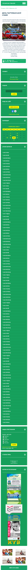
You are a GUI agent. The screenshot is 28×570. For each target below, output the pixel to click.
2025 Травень (6, 416)
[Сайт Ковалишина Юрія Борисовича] (14, 543)
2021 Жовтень (6, 325)
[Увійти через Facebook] (13, 111)
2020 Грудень (6, 302)
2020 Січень (6, 277)
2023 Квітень (6, 366)
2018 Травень (6, 227)
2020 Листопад (7, 300)
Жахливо (6, 442)
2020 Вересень (7, 294)
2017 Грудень (6, 213)
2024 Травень (6, 394)
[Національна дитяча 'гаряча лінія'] (14, 539)
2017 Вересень (7, 205)
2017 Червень (6, 199)
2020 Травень (6, 288)
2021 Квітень (6, 314)
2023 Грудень (6, 380)
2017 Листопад (7, 211)
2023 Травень (6, 369)
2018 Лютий (6, 219)
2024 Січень (6, 383)
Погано (6, 441)
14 (10, 135)
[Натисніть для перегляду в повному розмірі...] (14, 40)
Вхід (17, 79)
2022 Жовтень (6, 350)
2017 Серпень (6, 202)
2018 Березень (6, 222)
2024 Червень (6, 397)
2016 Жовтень (6, 177)
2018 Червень (6, 230)
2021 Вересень (7, 322)
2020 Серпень (6, 291)
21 (10, 137)
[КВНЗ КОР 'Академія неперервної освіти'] (14, 489)
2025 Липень (6, 422)
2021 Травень (6, 316)
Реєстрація (12, 79)
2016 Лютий (6, 155)
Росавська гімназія (8, 3)
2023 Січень (6, 358)
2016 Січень (6, 152)
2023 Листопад (7, 378)
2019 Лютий (6, 252)
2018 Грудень (6, 247)
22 (14, 137)
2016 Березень (6, 158)
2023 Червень (6, 372)
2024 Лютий (6, 386)
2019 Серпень (6, 263)
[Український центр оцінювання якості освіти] (14, 514)
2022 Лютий (6, 336)
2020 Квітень (6, 286)
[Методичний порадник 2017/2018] (14, 497)
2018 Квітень (6, 224)
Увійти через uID (14, 107)
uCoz (17, 567)
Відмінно (6, 436)
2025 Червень (6, 419)
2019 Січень (6, 250)
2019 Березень (6, 255)
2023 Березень (7, 364)
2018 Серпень (6, 236)
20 (7, 137)
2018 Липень (6, 233)
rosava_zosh (11, 60)
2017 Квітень (6, 194)
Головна (3, 8)
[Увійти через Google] (15, 111)
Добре (5, 437)
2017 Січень (6, 186)
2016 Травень (6, 163)
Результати (5, 447)
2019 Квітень (6, 258)
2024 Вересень (7, 400)
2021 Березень (6, 311)
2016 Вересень (7, 174)
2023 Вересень (7, 375)
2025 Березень (7, 411)
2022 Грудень (6, 355)
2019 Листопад (7, 272)
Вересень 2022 (14, 126)
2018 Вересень (7, 238)
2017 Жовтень (6, 208)
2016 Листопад (7, 180)
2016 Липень (6, 169)
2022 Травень (6, 341)
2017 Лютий (6, 188)
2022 (7, 8)
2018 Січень (6, 216)
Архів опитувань (13, 447)
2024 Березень (7, 389)
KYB (10, 567)
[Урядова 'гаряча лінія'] (14, 520)
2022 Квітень (6, 339)
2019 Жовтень (6, 269)
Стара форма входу (14, 114)
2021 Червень (6, 319)
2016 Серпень (6, 172)
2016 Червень (6, 166)
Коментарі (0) (14, 61)
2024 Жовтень (6, 403)
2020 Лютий (6, 280)
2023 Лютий (6, 361)
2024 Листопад (7, 405)
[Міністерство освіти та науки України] (14, 479)
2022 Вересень (7, 347)
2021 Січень (6, 305)
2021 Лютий (6, 308)
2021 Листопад (7, 327)
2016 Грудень (6, 183)
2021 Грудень (6, 330)
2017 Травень (6, 197)
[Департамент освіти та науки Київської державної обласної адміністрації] (14, 485)
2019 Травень (6, 261)
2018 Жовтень (6, 241)
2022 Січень (6, 333)
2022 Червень (6, 344)
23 (17, 137)
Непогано (6, 439)
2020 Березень (7, 283)
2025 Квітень (6, 414)
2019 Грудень (6, 275)
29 (14, 139)
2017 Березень (6, 191)
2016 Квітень (6, 161)
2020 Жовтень (6, 297)
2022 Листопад (7, 352)
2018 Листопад (7, 244)
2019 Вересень (7, 266)
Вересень (12, 8)
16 (17, 135)
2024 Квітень (6, 391)
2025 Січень (6, 408)
